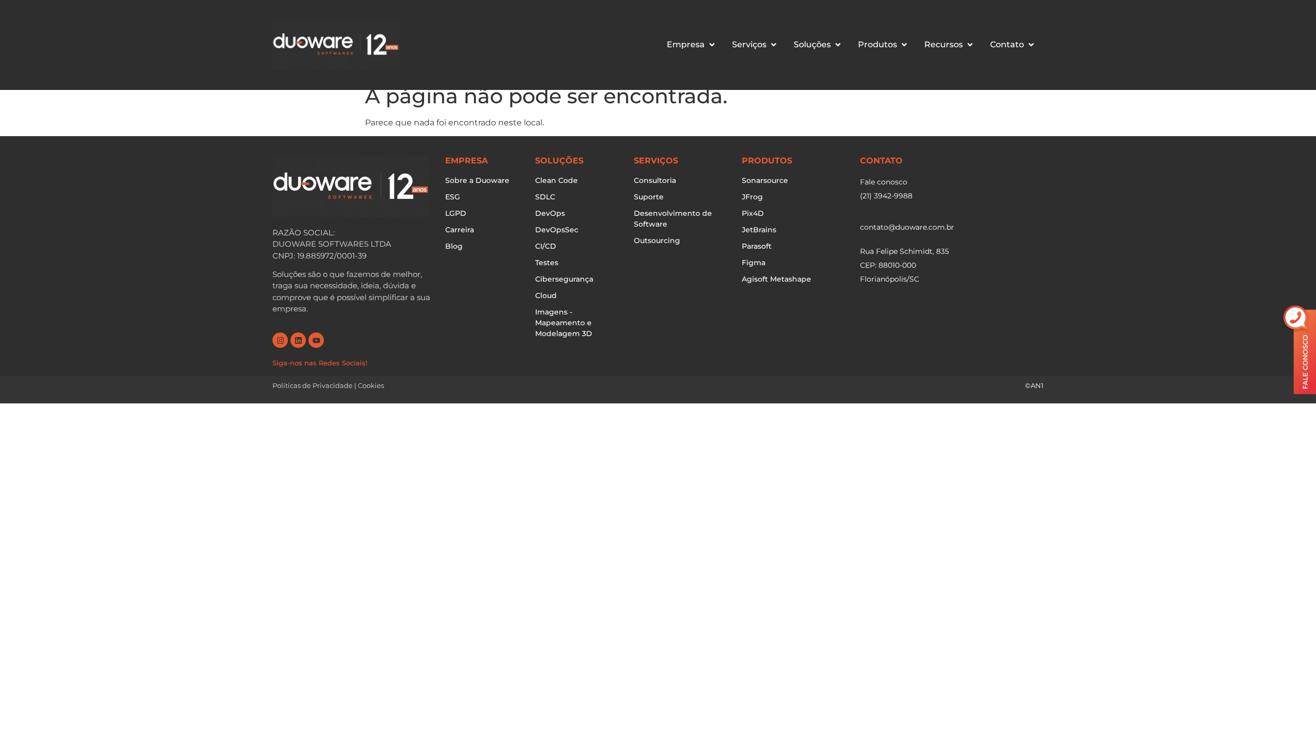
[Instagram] (280, 340)
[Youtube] (316, 340)
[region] (658, 704)
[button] (691, 44)
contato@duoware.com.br (907, 227)
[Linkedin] (298, 340)
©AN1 (1034, 385)
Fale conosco (883, 182)
